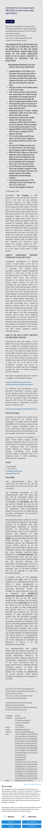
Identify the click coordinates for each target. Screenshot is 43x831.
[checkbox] (4, 817)
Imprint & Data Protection (32, 784)
